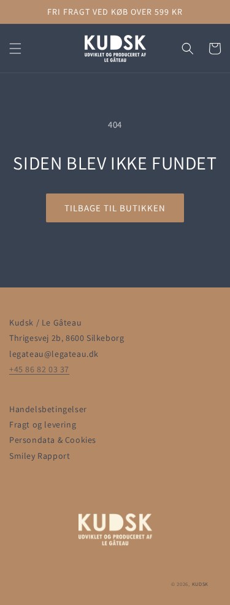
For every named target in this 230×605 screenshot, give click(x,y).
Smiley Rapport (39, 455)
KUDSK (200, 583)
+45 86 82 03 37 (39, 369)
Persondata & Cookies (52, 439)
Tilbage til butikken (115, 208)
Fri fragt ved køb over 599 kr (115, 11)
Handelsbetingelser (48, 409)
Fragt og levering (42, 424)
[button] (15, 48)
